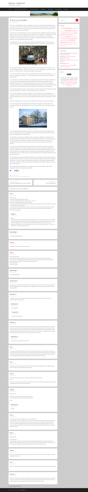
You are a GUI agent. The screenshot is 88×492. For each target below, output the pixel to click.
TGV (72, 42)
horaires (76, 33)
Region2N (61, 38)
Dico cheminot (58, 9)
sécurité (65, 42)
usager (25, 176)
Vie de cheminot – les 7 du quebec (67, 65)
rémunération (66, 40)
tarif (68, 42)
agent (64, 28)
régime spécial (74, 38)
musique (61, 36)
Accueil (10, 9)
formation (64, 33)
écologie (62, 45)
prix (71, 36)
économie (65, 45)
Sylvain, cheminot (17, 3)
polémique (68, 36)
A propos (65, 9)
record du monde (74, 36)
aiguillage (68, 28)
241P (61, 28)
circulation (74, 31)
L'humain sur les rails (14, 175)
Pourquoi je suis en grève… (65, 66)
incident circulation (68, 34)
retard (63, 38)
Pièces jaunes (64, 36)
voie (60, 45)
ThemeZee (23, 490)
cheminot (13, 176)
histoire (68, 32)
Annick (11, 252)
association (73, 28)
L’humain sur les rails (34, 9)
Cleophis (11, 242)
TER (70, 42)
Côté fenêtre (50, 9)
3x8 (60, 28)
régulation (61, 40)
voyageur (28, 176)
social (61, 42)
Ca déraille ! (43, 9)
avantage (76, 28)
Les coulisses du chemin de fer (20, 9)
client (16, 176)
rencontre (22, 176)
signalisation (72, 40)
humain (18, 176)
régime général (68, 38)
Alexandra (12, 474)
